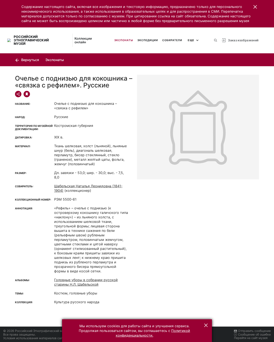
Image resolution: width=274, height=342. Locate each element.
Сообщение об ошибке (254, 334)
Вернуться (29, 60)
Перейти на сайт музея (251, 338)
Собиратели (172, 40)
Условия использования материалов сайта (34, 338)
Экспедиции (147, 40)
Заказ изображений (243, 40)
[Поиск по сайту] (215, 40)
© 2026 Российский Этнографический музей (36, 331)
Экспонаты (123, 40)
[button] (255, 7)
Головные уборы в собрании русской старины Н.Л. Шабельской (86, 282)
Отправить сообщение (254, 331)
